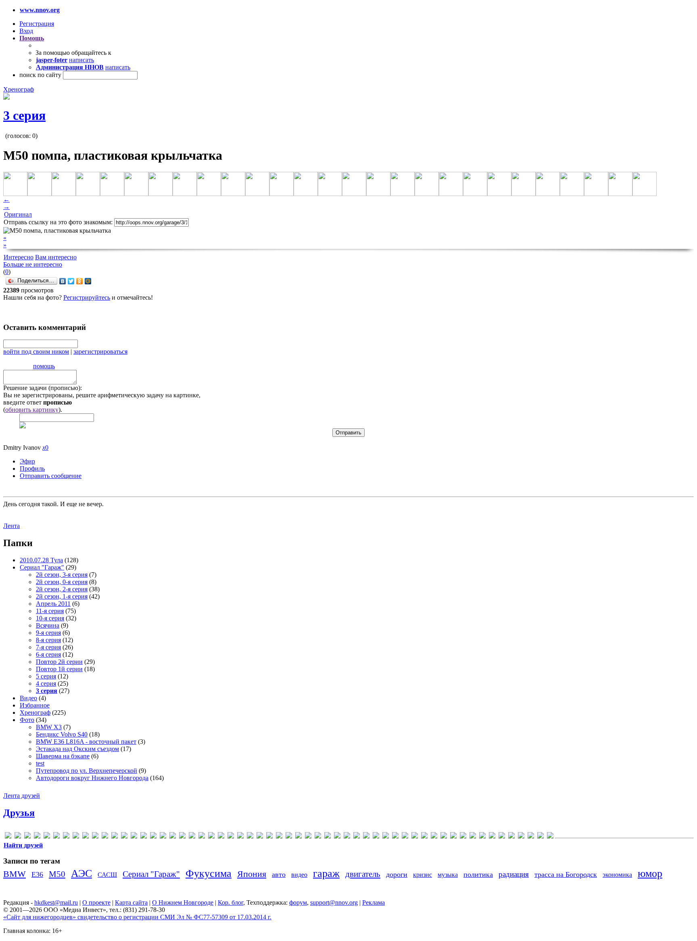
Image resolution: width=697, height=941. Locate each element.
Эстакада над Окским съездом (77, 748)
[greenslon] (153, 836)
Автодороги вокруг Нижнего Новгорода (92, 777)
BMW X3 (49, 727)
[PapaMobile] (269, 836)
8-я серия (48, 639)
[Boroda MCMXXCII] (105, 836)
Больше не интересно (32, 264)
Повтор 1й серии (59, 669)
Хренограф (18, 89)
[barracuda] (85, 836)
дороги (396, 874)
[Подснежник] (501, 836)
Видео (28, 698)
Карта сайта (131, 902)
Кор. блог (230, 902)
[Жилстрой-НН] (472, 836)
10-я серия (50, 618)
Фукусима (209, 873)
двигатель (362, 873)
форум (298, 902)
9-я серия (48, 632)
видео (299, 874)
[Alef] (56, 836)
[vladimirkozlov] (376, 836)
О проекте (96, 902)
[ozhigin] (259, 836)
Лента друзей (21, 795)
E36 (37, 874)
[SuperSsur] (337, 836)
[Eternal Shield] (114, 836)
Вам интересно (56, 257)
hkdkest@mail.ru (56, 902)
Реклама (373, 902)
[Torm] (366, 836)
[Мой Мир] (88, 281)
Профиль (32, 468)
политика (478, 874)
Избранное (35, 705)
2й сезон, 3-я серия (62, 574)
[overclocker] (250, 836)
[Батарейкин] (424, 836)
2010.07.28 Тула (41, 560)
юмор (650, 873)
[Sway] (347, 836)
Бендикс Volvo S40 (62, 734)
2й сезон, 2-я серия (62, 589)
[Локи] (482, 836)
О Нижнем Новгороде (182, 902)
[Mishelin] (201, 836)
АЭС (81, 873)
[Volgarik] (395, 836)
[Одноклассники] (79, 281)
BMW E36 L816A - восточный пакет (86, 741)
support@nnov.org (334, 902)
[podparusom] (288, 836)
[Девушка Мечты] (443, 836)
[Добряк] (453, 836)
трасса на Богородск (565, 874)
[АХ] (414, 836)
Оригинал (18, 214)
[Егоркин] (463, 836)
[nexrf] (240, 836)
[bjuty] (95, 836)
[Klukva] (182, 836)
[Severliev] (317, 836)
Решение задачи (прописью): (42, 387)
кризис (422, 874)
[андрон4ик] (405, 836)
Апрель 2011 (53, 603)
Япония (251, 874)
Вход (26, 30)
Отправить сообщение (50, 475)
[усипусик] (530, 836)
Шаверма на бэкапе (63, 756)
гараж (326, 873)
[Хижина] (540, 836)
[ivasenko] (163, 836)
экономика (617, 874)
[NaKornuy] (221, 836)
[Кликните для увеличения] (6, 97)
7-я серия (48, 647)
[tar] (356, 836)
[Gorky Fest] (143, 836)
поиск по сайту (40, 74)
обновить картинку (31, 409)
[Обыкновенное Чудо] (492, 836)
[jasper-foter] (172, 836)
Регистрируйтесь (86, 297)
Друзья (19, 812)
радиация (514, 874)
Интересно (18, 257)
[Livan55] (192, 836)
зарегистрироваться (100, 351)
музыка (448, 874)
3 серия (24, 115)
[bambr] (75, 836)
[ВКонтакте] (62, 281)
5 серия (46, 676)
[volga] (385, 836)
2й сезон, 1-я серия (62, 596)
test (40, 763)
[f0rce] (124, 836)
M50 (57, 873)
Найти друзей (23, 845)
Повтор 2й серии (59, 661)
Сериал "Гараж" (42, 567)
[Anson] (66, 836)
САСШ (107, 874)
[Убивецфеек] (521, 836)
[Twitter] (71, 281)
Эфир (27, 461)
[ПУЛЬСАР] (511, 836)
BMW (14, 874)
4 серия (46, 683)
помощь (44, 366)
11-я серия (50, 610)
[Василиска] (434, 836)
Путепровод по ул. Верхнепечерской (86, 770)
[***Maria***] (17, 836)
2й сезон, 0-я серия (62, 581)
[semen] (308, 836)
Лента (11, 525)
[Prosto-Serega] (298, 836)
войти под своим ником (36, 351)
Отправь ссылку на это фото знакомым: (58, 222)
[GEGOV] (134, 836)
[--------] (27, 836)
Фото (27, 719)
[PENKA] (279, 836)
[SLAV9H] (327, 836)
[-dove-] (37, 836)
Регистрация (36, 23)
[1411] (46, 836)
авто (279, 874)
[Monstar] (211, 836)
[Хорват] (550, 836)
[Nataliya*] (230, 836)
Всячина (47, 625)
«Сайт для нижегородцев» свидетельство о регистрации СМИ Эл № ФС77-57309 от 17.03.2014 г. (137, 917)
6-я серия (48, 654)
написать (81, 59)
